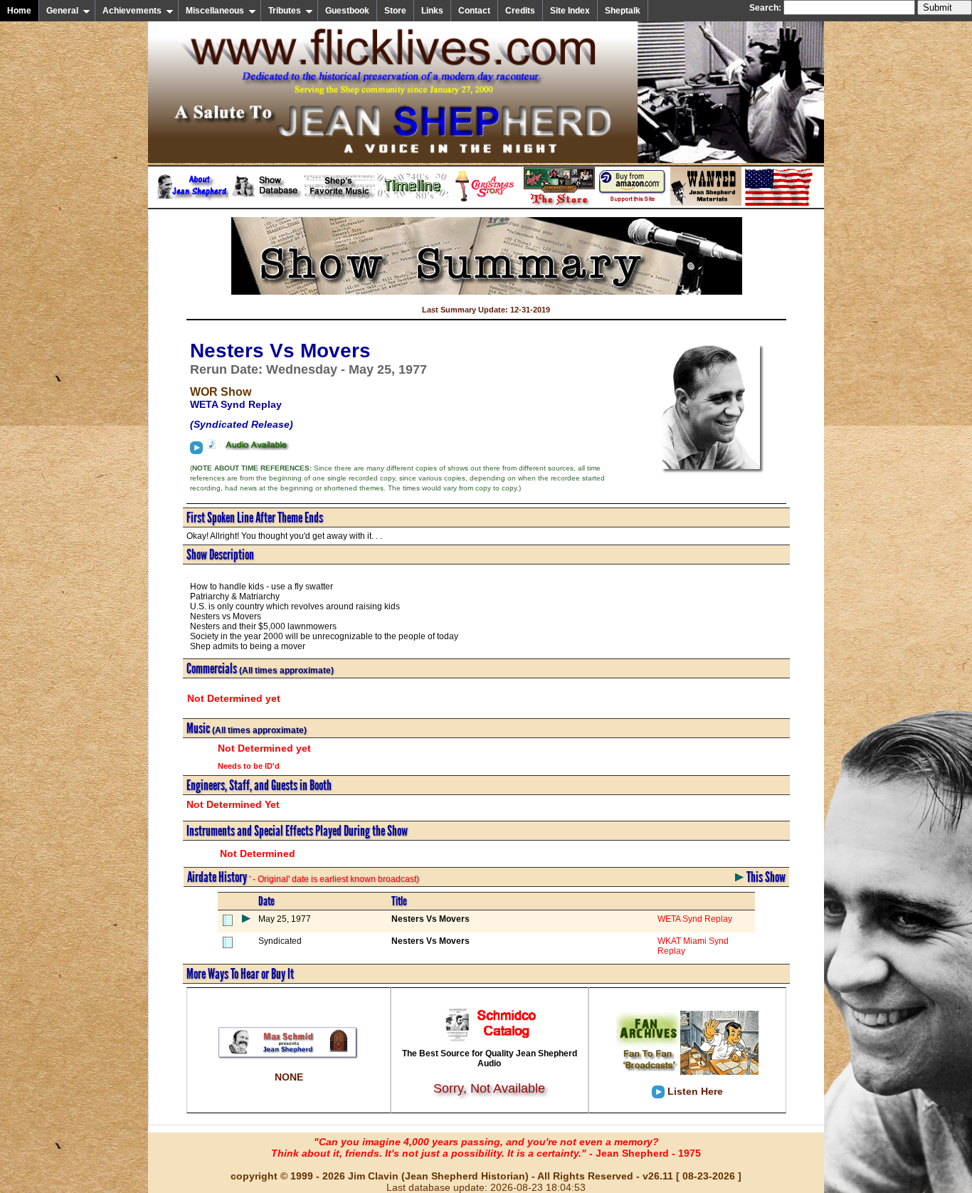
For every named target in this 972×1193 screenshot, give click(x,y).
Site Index (570, 11)
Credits (520, 11)
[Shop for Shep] (559, 203)
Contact (474, 11)
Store (395, 11)
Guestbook (347, 11)
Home (19, 11)
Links (432, 11)
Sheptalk (622, 11)
